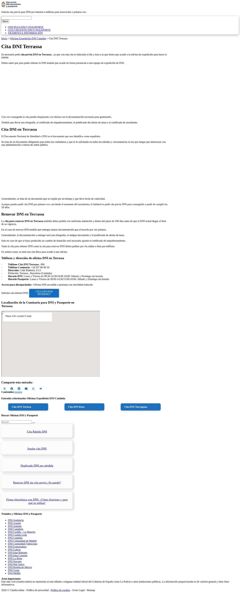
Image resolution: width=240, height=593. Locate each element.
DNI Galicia (14, 549)
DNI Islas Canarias (17, 555)
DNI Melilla (14, 573)
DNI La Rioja (15, 558)
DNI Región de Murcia (20, 567)
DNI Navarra (15, 561)
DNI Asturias (15, 526)
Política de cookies (60, 590)
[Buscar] (33, 422)
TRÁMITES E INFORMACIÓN (25, 33)
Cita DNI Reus (76, 406)
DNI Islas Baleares (17, 552)
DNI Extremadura (17, 546)
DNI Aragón (14, 523)
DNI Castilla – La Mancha (21, 532)
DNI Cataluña (15, 537)
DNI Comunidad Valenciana (22, 543)
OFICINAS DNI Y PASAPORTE (25, 27)
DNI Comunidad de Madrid (22, 540)
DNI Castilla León (17, 535)
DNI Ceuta (13, 570)
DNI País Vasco (16, 564)
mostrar (18, 392)
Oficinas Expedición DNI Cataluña (28, 38)
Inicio (4, 38)
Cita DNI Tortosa (21, 406)
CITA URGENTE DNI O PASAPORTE (29, 30)
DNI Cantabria (15, 529)
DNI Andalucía (16, 520)
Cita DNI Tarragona (135, 406)
